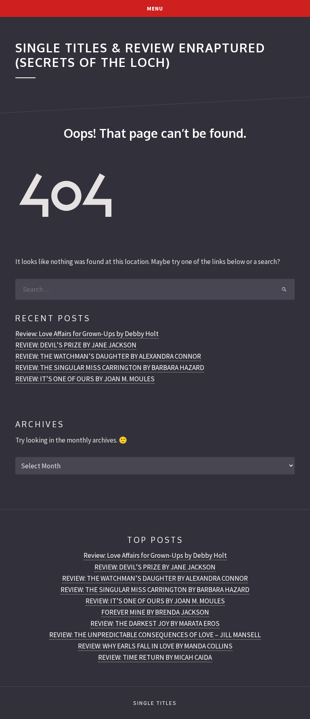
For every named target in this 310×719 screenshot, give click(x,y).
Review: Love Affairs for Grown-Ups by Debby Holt (87, 333)
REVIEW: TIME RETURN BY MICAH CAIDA (155, 657)
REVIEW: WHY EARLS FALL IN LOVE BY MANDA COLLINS (155, 646)
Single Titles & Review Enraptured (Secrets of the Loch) (140, 55)
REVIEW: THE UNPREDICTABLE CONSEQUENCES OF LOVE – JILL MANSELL (155, 634)
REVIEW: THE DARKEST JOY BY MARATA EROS (155, 623)
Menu (155, 8)
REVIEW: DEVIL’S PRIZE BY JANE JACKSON (75, 345)
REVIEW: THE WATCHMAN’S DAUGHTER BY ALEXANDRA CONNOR (108, 356)
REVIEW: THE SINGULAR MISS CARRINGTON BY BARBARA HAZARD (109, 367)
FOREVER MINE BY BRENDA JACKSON (155, 612)
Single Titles (155, 703)
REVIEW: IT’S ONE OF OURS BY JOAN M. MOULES (85, 378)
